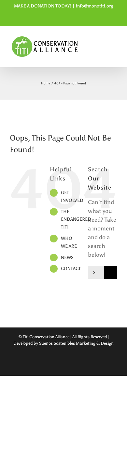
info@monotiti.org (94, 6)
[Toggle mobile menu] (114, 52)
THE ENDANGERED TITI (76, 219)
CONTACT (71, 268)
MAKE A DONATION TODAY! (42, 6)
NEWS (67, 257)
